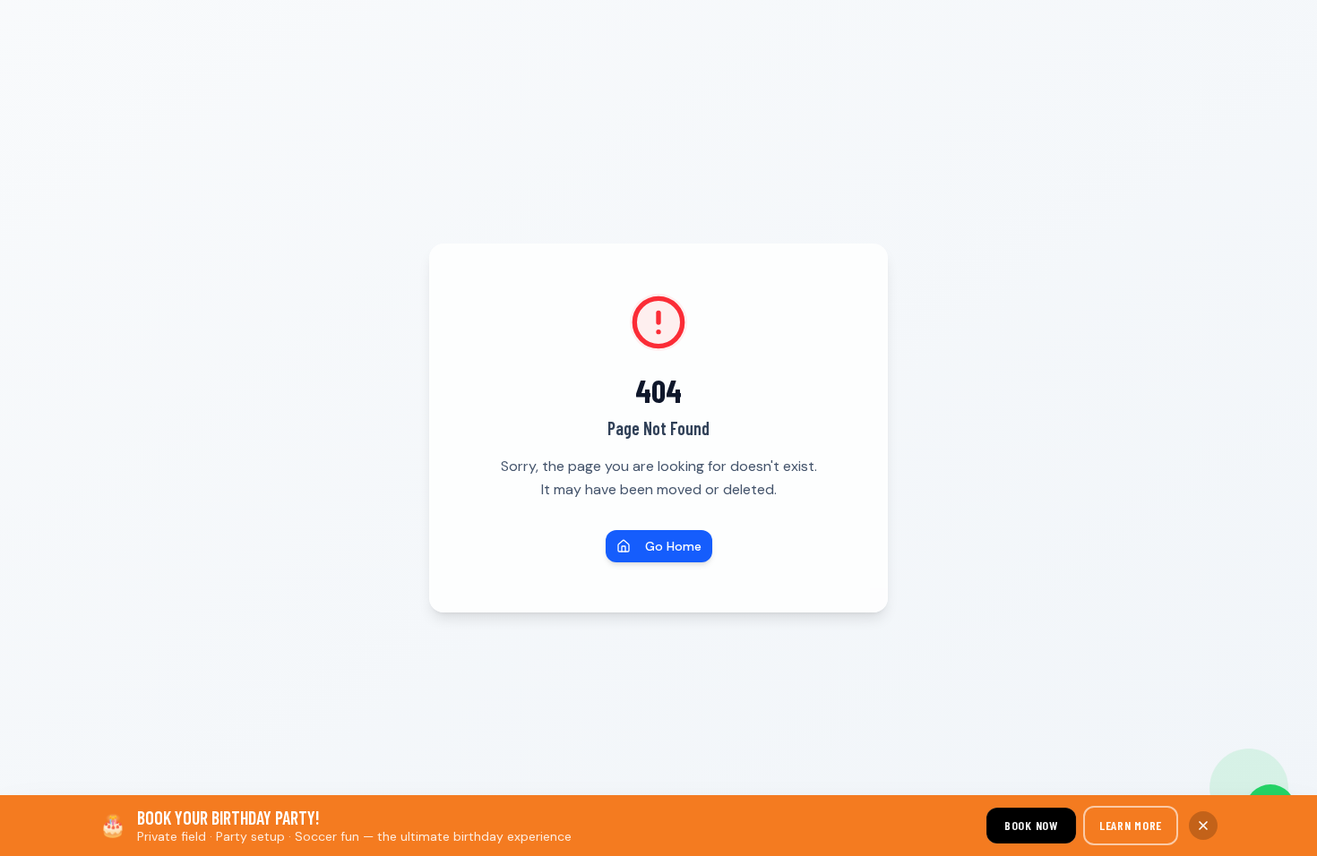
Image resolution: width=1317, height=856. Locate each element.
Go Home (673, 546)
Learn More (1130, 825)
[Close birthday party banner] (1203, 825)
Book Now (1031, 825)
